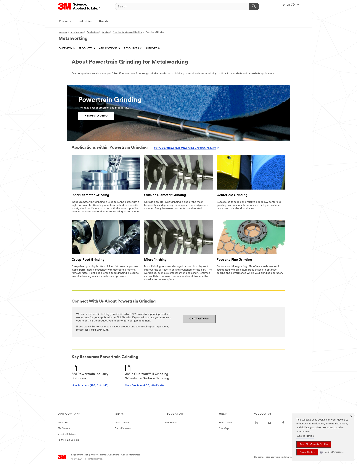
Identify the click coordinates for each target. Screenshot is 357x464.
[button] (332, 452)
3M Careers (64, 428)
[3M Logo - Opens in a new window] (79, 6)
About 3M (63, 422)
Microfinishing (155, 260)
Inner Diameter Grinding (90, 195)
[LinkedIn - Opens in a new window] (256, 423)
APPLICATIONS (108, 48)
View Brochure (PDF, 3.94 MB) (90, 385)
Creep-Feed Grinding (88, 260)
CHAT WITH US (199, 318)
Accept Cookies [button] (307, 452)
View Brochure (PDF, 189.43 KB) (144, 385)
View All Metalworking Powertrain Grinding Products (185, 148)
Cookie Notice (305, 436)
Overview (65, 48)
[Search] (254, 6)
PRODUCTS (85, 48)
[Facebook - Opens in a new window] (283, 423)
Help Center (225, 422)
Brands (103, 21)
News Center (122, 422)
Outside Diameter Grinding (165, 195)
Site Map (224, 428)
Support (151, 48)
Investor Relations (67, 434)
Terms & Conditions (109, 455)
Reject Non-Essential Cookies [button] (314, 444)
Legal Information (79, 455)
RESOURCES (131, 48)
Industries (85, 21)
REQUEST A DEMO (96, 115)
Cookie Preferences (130, 455)
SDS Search (171, 422)
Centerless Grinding (232, 195)
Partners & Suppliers (68, 440)
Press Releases (123, 428)
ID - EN (286, 5)
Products (65, 21)
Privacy (94, 455)
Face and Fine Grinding (234, 260)
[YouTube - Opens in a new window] (269, 423)
